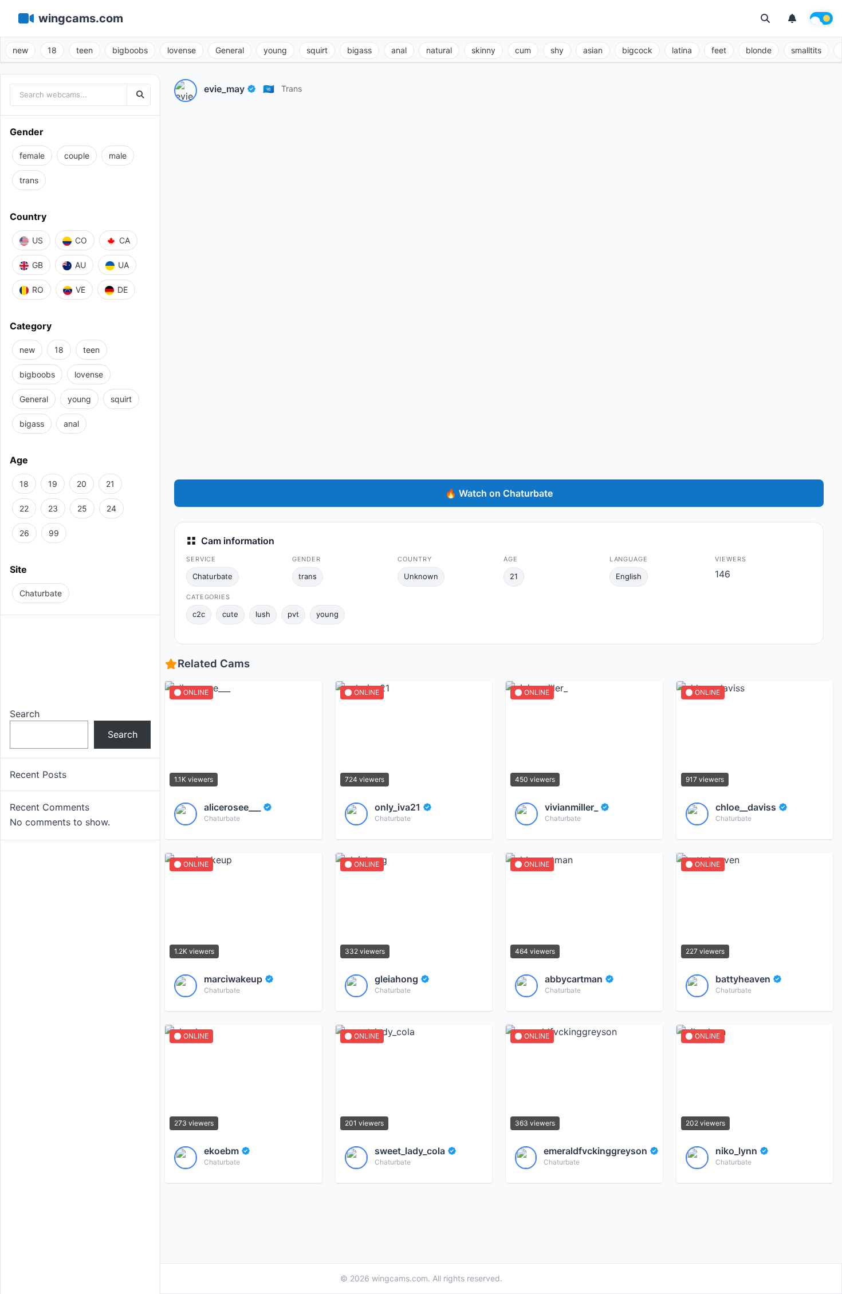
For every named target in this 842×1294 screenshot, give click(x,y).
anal (399, 50)
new (20, 50)
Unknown (421, 576)
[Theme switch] (821, 18)
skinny (483, 50)
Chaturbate (212, 576)
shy (557, 50)
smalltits (806, 50)
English (629, 576)
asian (593, 50)
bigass (359, 50)
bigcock (637, 50)
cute (230, 614)
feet (718, 50)
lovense (181, 50)
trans (291, 88)
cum (523, 50)
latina (682, 50)
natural (439, 50)
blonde (759, 50)
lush (262, 614)
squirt (317, 50)
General (229, 50)
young (275, 50)
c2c (198, 614)
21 (514, 576)
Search (25, 713)
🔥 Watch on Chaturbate (499, 493)
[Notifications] (792, 18)
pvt (293, 614)
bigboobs (130, 50)
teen (84, 50)
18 (52, 50)
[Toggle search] (765, 18)
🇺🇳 (268, 89)
